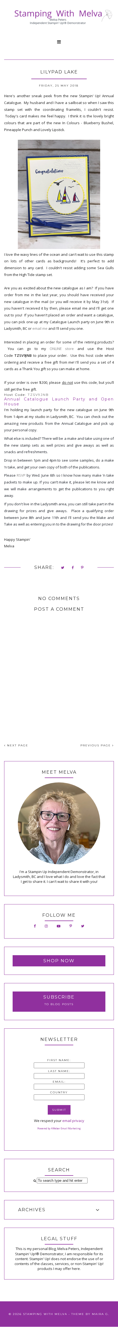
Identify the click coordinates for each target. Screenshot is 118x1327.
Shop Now (59, 960)
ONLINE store (62, 348)
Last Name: (59, 1071)
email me (39, 328)
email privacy (73, 1120)
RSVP (21, 475)
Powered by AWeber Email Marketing (59, 1128)
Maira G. (100, 1314)
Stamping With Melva (45, 1314)
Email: (59, 1081)
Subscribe (59, 997)
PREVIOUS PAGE (96, 745)
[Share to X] (63, 568)
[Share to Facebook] (73, 568)
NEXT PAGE (17, 745)
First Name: (59, 1060)
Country (59, 1092)
